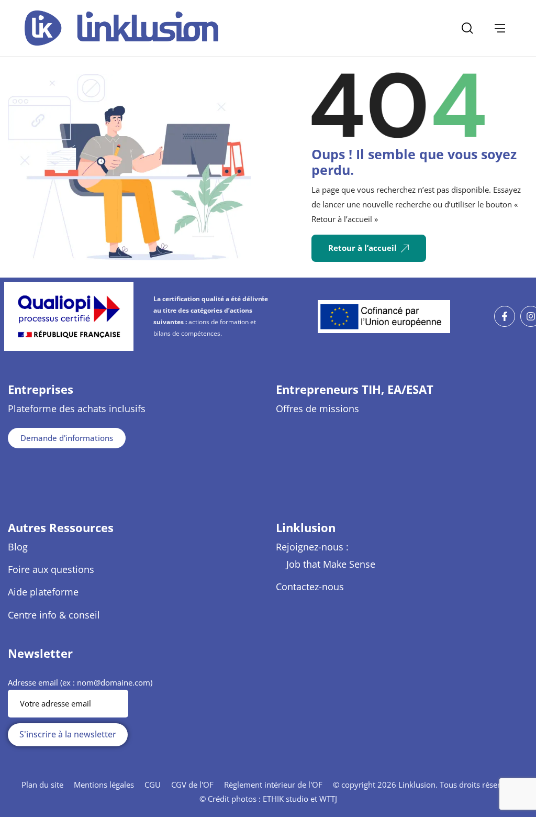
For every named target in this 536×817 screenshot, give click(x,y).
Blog (18, 546)
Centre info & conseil (54, 615)
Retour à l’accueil (362, 247)
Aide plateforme (43, 592)
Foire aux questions (51, 569)
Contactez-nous (310, 586)
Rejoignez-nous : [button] (312, 546)
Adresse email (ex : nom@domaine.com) (80, 682)
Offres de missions (317, 408)
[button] (499, 28)
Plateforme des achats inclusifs (77, 408)
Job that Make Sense (330, 564)
